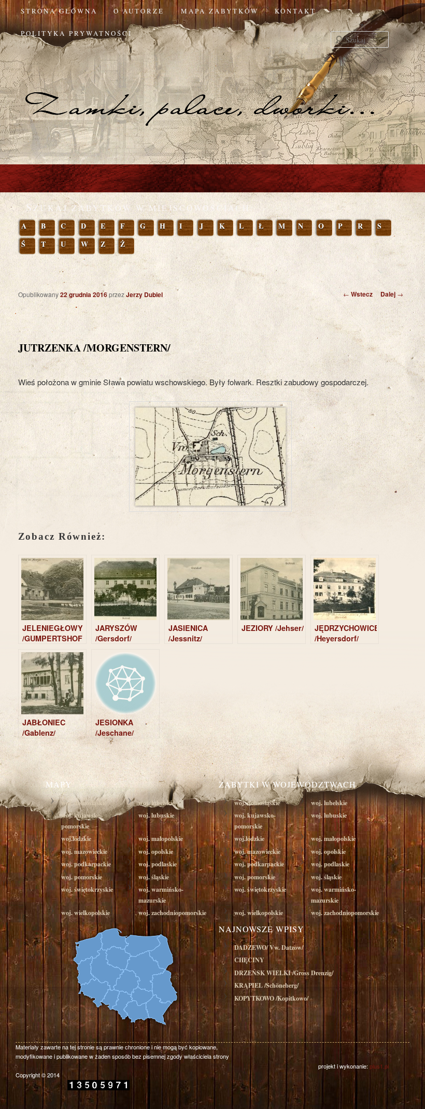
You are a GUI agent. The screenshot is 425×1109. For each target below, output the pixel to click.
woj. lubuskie (156, 815)
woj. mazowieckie (84, 851)
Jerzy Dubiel (144, 294)
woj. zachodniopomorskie (172, 912)
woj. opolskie (155, 851)
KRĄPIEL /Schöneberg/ (266, 985)
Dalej (391, 294)
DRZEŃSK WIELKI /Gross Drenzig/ (283, 972)
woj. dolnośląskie (84, 802)
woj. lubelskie (156, 802)
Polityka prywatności (76, 33)
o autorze (139, 11)
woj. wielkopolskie (85, 912)
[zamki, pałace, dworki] (212, 87)
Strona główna (59, 11)
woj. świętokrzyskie (87, 889)
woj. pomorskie (81, 877)
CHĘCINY (249, 960)
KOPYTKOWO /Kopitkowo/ (271, 998)
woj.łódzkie (76, 838)
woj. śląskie (153, 877)
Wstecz (358, 294)
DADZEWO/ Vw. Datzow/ (268, 947)
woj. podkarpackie (86, 864)
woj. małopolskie (160, 838)
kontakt (295, 11)
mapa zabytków (220, 11)
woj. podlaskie (157, 864)
